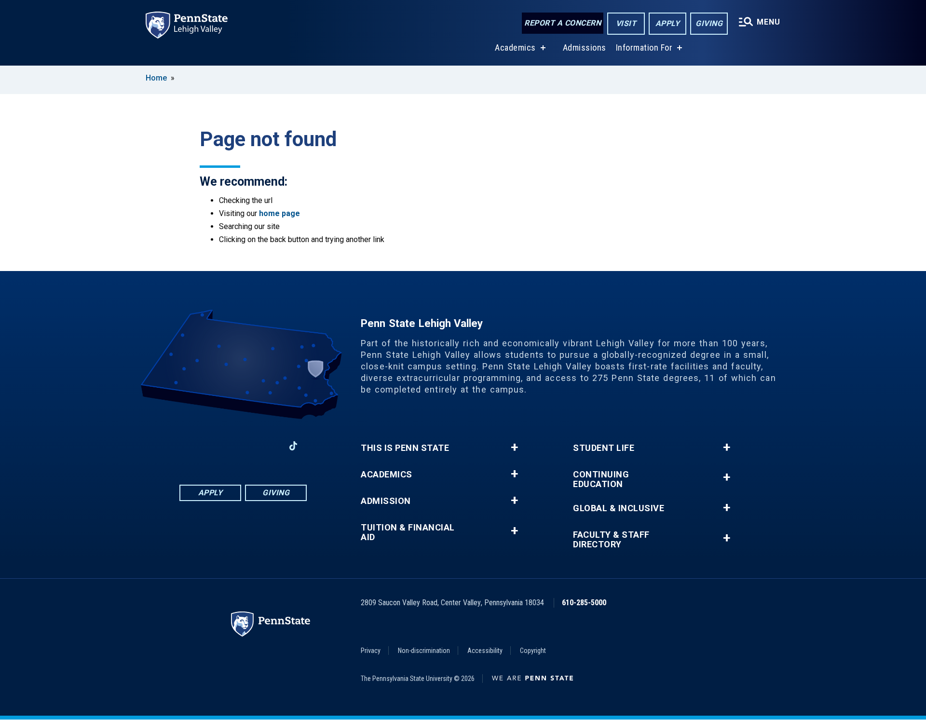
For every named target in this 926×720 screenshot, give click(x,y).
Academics (515, 47)
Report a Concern (562, 22)
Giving (708, 23)
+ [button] (514, 447)
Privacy (371, 650)
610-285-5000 (584, 602)
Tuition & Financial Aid (408, 532)
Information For (644, 47)
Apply (667, 23)
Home (156, 77)
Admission (386, 501)
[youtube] (268, 446)
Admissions (584, 47)
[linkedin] (243, 446)
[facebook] (193, 446)
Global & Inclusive (618, 508)
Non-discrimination (424, 650)
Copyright (533, 650)
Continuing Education (601, 479)
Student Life (603, 448)
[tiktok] (293, 446)
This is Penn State (405, 448)
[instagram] (218, 446)
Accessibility (485, 650)
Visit (626, 23)
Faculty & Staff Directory (611, 539)
